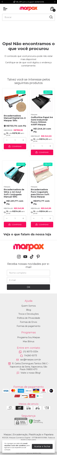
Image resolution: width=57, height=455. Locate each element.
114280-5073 (30, 355)
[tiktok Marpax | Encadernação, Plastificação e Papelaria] (31, 256)
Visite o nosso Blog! (30, 372)
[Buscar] (50, 17)
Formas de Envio (28, 322)
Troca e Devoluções (28, 314)
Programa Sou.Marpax (28, 337)
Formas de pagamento (28, 326)
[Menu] (6, 8)
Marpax (34, 114)
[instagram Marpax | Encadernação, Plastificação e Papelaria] (19, 256)
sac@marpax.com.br (30, 359)
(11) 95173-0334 (30, 351)
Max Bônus (28, 341)
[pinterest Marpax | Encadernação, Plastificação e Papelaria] (38, 256)
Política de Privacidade (28, 318)
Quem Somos (28, 305)
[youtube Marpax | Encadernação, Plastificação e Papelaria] (25, 256)
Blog (28, 310)
